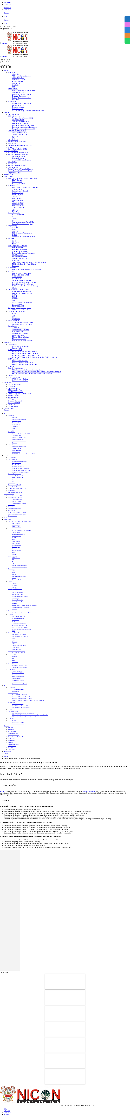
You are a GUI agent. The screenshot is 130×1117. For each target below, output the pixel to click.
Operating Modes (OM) (19, 132)
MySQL (15, 244)
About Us (15, 74)
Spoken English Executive (20, 191)
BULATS (15, 211)
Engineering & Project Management (19, 308)
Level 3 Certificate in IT (20, 361)
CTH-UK (11, 366)
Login (6, 16)
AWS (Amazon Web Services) (22, 291)
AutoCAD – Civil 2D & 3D (21, 309)
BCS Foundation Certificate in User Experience (27, 370)
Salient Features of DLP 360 (17, 142)
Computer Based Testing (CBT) (22, 118)
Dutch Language (17, 194)
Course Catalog (13, 406)
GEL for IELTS (17, 182)
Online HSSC (12, 375)
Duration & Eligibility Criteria (21, 94)
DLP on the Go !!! (14, 143)
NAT (13, 216)
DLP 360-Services (14, 116)
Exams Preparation (14, 213)
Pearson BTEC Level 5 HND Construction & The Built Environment (34, 357)
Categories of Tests (18, 120)
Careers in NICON (18, 105)
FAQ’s (14, 87)
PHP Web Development (20, 249)
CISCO (14, 300)
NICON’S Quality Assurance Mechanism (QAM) (28, 110)
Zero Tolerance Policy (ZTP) (17, 149)
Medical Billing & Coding (20, 337)
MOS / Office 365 (18, 306)
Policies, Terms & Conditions (21, 98)
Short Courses (8, 176)
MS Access (15, 242)
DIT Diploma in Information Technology (25, 286)
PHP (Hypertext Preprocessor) (22, 233)
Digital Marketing (14, 320)
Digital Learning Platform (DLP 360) (24, 90)
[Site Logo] (14, 43)
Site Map (7, 1111)
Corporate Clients (17, 109)
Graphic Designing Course (20, 258)
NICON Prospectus (14, 384)
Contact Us (7, 4)
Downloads (7, 383)
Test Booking (8, 174)
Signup (6, 13)
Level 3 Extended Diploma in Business (24, 364)
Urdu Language (17, 198)
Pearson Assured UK (11, 151)
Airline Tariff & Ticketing (20, 330)
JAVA (14, 229)
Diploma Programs (18, 158)
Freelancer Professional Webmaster (23, 253)
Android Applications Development (23, 236)
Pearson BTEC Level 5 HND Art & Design (26, 355)
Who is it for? (12, 162)
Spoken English (17, 189)
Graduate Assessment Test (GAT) (23, 222)
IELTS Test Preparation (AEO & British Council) (24, 178)
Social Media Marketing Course (22, 322)
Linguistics (11, 185)
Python (14, 235)
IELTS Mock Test (18, 215)
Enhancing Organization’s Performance (24, 127)
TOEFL (14, 196)
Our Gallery (16, 83)
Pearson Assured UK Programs (18, 154)
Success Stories (17, 348)
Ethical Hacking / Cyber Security (22, 284)
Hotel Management (18, 335)
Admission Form (13, 388)
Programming (12, 226)
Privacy (6, 1114)
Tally (13, 315)
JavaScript (15, 260)
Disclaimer (15, 100)
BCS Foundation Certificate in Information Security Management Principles (36, 372)
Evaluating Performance (20, 123)
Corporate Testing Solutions (17, 131)
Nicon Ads (11, 404)
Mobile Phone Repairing (20, 333)
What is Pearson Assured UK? (18, 152)
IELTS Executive (17, 180)
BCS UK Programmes (15, 368)
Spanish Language (18, 207)
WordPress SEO (17, 255)
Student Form (12, 386)
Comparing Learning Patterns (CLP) (24, 129)
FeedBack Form (13, 395)
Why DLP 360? (13, 140)
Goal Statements (13, 114)
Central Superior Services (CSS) (22, 224)
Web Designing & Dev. (19, 251)
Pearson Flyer (12, 163)
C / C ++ (15, 227)
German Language (18, 193)
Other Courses (12, 326)
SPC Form (11, 399)
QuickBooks (16, 319)
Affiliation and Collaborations (21, 103)
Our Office (15, 85)
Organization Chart (18, 92)
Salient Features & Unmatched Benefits (20, 169)
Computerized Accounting (16, 311)
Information (12, 101)
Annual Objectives (18, 78)
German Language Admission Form (19, 393)
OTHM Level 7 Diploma (20, 381)
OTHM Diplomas (14, 377)
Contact (6, 410)
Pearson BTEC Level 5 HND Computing (25, 353)
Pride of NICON (17, 81)
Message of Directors (19, 79)
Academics (7, 342)
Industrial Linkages (18, 107)
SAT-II (14, 218)
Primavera (15, 266)
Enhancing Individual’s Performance (24, 125)
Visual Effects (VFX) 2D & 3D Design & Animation (29, 262)
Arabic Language (17, 200)
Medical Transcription (19, 339)
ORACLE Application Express (22, 302)
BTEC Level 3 (13, 359)
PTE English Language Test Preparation (25, 187)
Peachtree (15, 313)
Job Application (13, 397)
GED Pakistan (12, 344)
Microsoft (15, 299)
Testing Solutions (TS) (19, 134)
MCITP (14, 297)
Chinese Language (18, 202)
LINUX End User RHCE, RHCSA (23, 293)
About (6, 70)
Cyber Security (17, 304)
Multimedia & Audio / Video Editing (24, 264)
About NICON (13, 89)
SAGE (14, 317)
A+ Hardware (16, 278)
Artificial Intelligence (19, 328)
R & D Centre (12, 147)
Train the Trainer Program (20, 121)
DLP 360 (7, 112)
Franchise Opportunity (19, 96)
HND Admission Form (15, 392)
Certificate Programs (18, 156)
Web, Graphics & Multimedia (17, 246)
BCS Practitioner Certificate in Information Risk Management (32, 373)
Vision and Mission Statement (21, 76)
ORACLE (15, 240)
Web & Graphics (17, 247)
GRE (14, 220)
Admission (7, 2)
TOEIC (14, 209)
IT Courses (11, 271)
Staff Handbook (13, 167)
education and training (89, 791)
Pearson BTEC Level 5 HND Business (24, 351)
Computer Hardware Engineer (22, 280)
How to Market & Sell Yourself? (22, 341)
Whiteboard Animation (19, 257)
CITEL (14, 288)
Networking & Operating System (18, 289)
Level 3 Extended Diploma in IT (22, 362)
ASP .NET (15, 231)
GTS (13, 138)
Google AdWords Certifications (22, 324)
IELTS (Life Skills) (18, 184)
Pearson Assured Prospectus (17, 165)
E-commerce (12, 267)
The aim (2, 791)
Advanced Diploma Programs (21, 160)
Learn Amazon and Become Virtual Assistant (26, 269)
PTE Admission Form (15, 390)
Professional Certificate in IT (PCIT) (24, 282)
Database (11, 238)
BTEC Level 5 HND (15, 350)
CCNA (14, 295)
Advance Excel (17, 277)
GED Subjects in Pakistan (20, 346)
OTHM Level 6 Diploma (20, 379)
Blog (5, 1109)
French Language (17, 204)
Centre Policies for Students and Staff (20, 171)
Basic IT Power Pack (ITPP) (21, 273)
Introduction (12, 72)
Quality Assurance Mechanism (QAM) (20, 145)
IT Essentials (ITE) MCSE (20, 275)
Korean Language (18, 205)
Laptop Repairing (17, 331)
